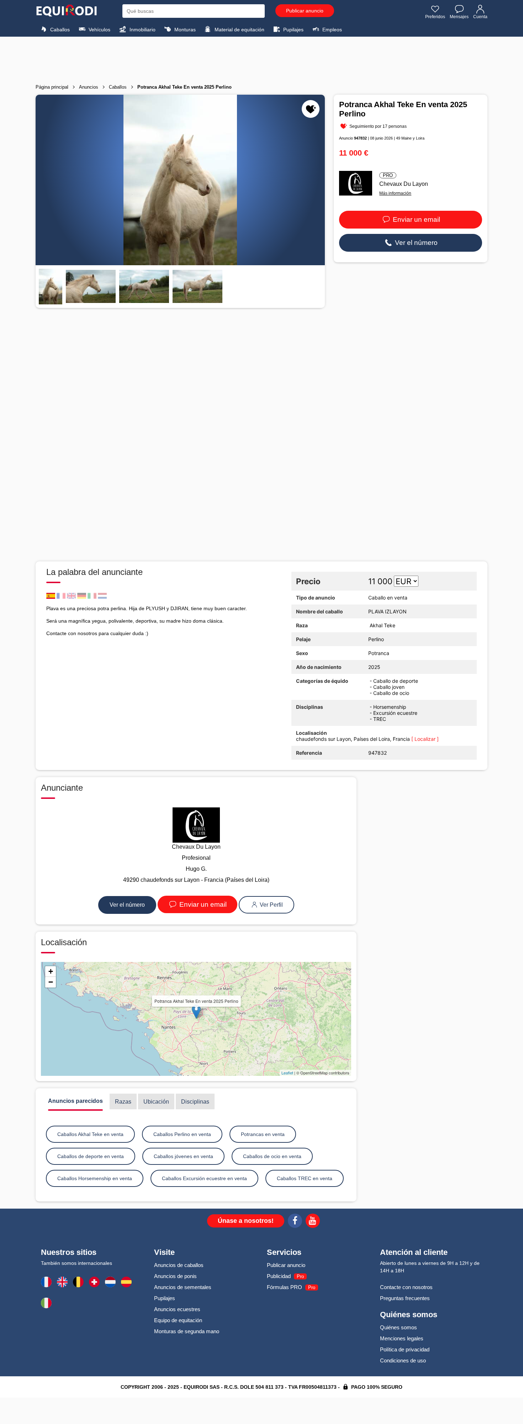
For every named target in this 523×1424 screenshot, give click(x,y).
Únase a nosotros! (246, 1220)
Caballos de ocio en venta (272, 1156)
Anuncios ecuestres (177, 1309)
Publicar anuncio (304, 11)
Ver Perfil (270, 905)
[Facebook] (295, 1222)
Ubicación (156, 1102)
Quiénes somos (398, 1327)
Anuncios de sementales (182, 1287)
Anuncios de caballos (179, 1265)
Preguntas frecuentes (405, 1298)
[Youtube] (313, 1222)
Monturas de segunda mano (186, 1331)
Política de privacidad (404, 1349)
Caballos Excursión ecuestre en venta (204, 1178)
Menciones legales (401, 1338)
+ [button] (50, 971)
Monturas (184, 29)
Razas (123, 1102)
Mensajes (459, 16)
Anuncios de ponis (175, 1276)
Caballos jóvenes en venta (183, 1156)
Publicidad (279, 1276)
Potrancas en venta (263, 1134)
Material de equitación (238, 29)
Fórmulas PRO (284, 1287)
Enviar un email (415, 219)
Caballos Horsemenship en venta (94, 1178)
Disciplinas (195, 1102)
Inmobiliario (141, 29)
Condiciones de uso (403, 1360)
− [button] (50, 982)
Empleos (331, 29)
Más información (395, 193)
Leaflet (287, 1072)
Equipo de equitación (178, 1320)
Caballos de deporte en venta (90, 1156)
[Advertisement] (261, 58)
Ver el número (415, 242)
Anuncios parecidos (75, 1101)
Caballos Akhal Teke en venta (90, 1134)
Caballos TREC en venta (304, 1178)
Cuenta (480, 16)
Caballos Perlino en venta (182, 1134)
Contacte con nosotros (406, 1287)
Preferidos (435, 16)
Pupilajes (292, 29)
